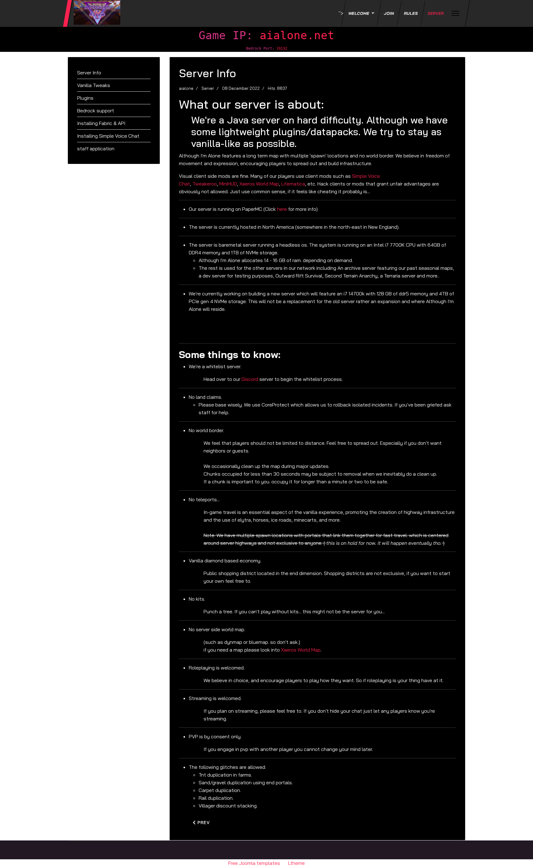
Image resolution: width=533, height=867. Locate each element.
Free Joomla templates (254, 863)
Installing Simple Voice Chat (108, 136)
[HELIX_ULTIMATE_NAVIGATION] (455, 13)
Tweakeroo (204, 184)
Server (436, 13)
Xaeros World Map (259, 184)
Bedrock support (95, 110)
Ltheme (296, 863)
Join (389, 13)
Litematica (293, 184)
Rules (411, 13)
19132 (281, 48)
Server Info (89, 72)
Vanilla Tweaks (93, 85)
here (282, 209)
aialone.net (297, 35)
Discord (250, 379)
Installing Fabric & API (101, 123)
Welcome (359, 13)
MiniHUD (228, 184)
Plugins (85, 98)
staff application (95, 148)
